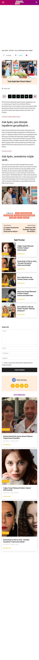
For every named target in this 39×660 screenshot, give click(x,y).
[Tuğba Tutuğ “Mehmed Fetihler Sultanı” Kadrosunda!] (9, 250)
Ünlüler (6, 429)
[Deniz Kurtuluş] (14, 380)
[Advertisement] (19, 25)
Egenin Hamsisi (26, 213)
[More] (26, 55)
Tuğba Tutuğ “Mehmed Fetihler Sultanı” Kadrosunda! (25, 248)
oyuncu (12, 218)
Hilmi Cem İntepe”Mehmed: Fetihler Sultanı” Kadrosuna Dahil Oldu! (26, 293)
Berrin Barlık (6, 440)
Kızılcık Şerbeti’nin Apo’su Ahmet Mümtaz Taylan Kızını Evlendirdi (18, 437)
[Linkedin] (26, 96)
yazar (26, 218)
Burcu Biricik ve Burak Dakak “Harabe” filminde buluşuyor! (26, 309)
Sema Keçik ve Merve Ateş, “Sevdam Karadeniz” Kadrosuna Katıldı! (27, 263)
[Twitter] (14, 96)
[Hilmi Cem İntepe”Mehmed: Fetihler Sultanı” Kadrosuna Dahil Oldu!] (9, 295)
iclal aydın (8, 215)
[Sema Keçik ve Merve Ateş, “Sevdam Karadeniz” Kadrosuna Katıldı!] (9, 265)
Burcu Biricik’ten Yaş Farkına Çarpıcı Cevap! (25, 278)
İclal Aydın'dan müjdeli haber (24, 215)
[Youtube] (26, 386)
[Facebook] (10, 96)
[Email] (30, 96)
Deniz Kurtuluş (22, 380)
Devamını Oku (21, 253)
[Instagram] (17, 386)
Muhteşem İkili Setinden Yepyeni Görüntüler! (29, 229)
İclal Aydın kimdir (6, 151)
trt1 (19, 218)
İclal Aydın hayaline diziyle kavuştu (11, 116)
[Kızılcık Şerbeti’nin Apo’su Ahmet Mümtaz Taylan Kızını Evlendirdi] (19, 415)
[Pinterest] (18, 96)
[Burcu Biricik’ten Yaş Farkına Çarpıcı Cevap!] (9, 280)
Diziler (11, 50)
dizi (17, 213)
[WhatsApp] (22, 96)
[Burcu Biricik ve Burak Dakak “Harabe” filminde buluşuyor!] (9, 310)
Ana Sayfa (5, 50)
